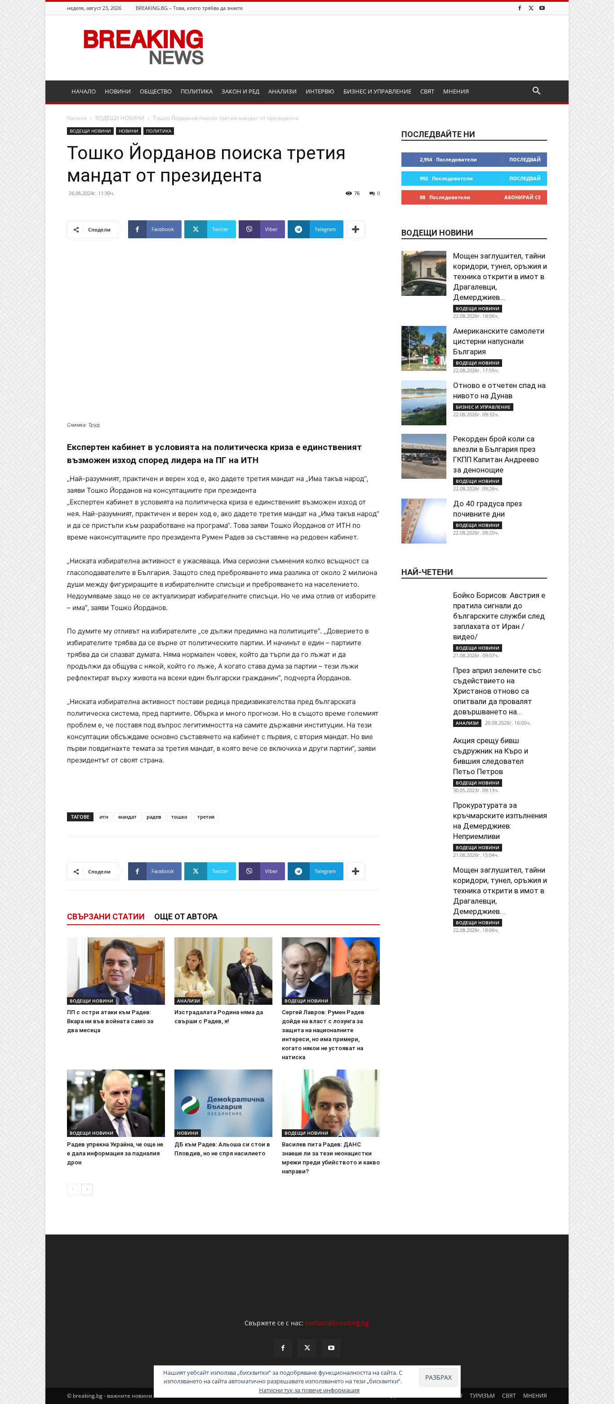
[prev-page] (72, 1189)
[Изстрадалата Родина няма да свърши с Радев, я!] (223, 971)
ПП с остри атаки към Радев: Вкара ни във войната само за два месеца (110, 1021)
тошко (179, 816)
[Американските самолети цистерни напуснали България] (423, 348)
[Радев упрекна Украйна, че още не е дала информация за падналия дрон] (116, 1103)
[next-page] (87, 1189)
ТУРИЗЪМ (482, 1396)
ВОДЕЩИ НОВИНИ (119, 118)
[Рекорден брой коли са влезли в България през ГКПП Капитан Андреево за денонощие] (423, 456)
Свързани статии (106, 916)
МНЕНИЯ (456, 91)
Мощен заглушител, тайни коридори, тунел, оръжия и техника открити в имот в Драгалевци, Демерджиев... (500, 276)
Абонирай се (522, 197)
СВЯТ (427, 91)
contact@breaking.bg (337, 1323)
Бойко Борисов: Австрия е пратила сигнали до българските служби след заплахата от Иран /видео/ (499, 616)
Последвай (525, 159)
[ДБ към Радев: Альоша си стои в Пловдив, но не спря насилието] (223, 1103)
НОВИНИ (118, 91)
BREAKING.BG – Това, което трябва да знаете (189, 7)
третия (205, 816)
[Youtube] (542, 8)
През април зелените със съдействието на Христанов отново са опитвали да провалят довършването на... (497, 691)
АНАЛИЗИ (282, 91)
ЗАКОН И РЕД (240, 91)
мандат (127, 816)
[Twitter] (531, 8)
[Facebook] (520, 8)
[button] (536, 92)
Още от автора (186, 916)
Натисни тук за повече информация (309, 1390)
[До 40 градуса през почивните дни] (423, 521)
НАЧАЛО (83, 91)
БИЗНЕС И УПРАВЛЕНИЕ (377, 91)
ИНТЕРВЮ (320, 91)
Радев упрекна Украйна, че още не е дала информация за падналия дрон (115, 1153)
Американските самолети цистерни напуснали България (498, 341)
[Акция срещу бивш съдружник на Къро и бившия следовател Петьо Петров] (423, 757)
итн (103, 816)
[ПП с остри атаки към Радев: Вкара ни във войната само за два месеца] (116, 971)
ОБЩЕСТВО (156, 91)
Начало (77, 118)
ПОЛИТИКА (197, 91)
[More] (355, 229)
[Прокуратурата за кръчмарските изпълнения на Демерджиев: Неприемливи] (423, 822)
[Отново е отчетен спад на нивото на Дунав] (423, 402)
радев (154, 816)
